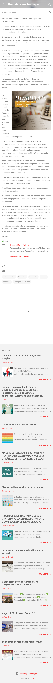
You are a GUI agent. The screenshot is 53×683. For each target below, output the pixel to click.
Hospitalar (33, 277)
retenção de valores (22, 282)
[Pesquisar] (49, 5)
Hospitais (22, 277)
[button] (49, 12)
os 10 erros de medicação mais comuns (22, 641)
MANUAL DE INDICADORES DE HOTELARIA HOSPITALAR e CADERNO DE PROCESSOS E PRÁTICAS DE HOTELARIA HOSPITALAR (23, 456)
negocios (7, 282)
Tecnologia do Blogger (28, 673)
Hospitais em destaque (23, 4)
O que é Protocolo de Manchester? (19, 424)
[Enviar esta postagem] (3, 272)
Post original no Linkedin (19, 257)
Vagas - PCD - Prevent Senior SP (18, 613)
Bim (33, 678)
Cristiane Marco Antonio (19, 245)
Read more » (45, 379)
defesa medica (9, 277)
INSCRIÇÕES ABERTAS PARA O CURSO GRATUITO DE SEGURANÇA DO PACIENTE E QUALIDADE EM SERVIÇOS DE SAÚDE (23, 519)
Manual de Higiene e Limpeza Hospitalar (22, 487)
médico (44, 277)
